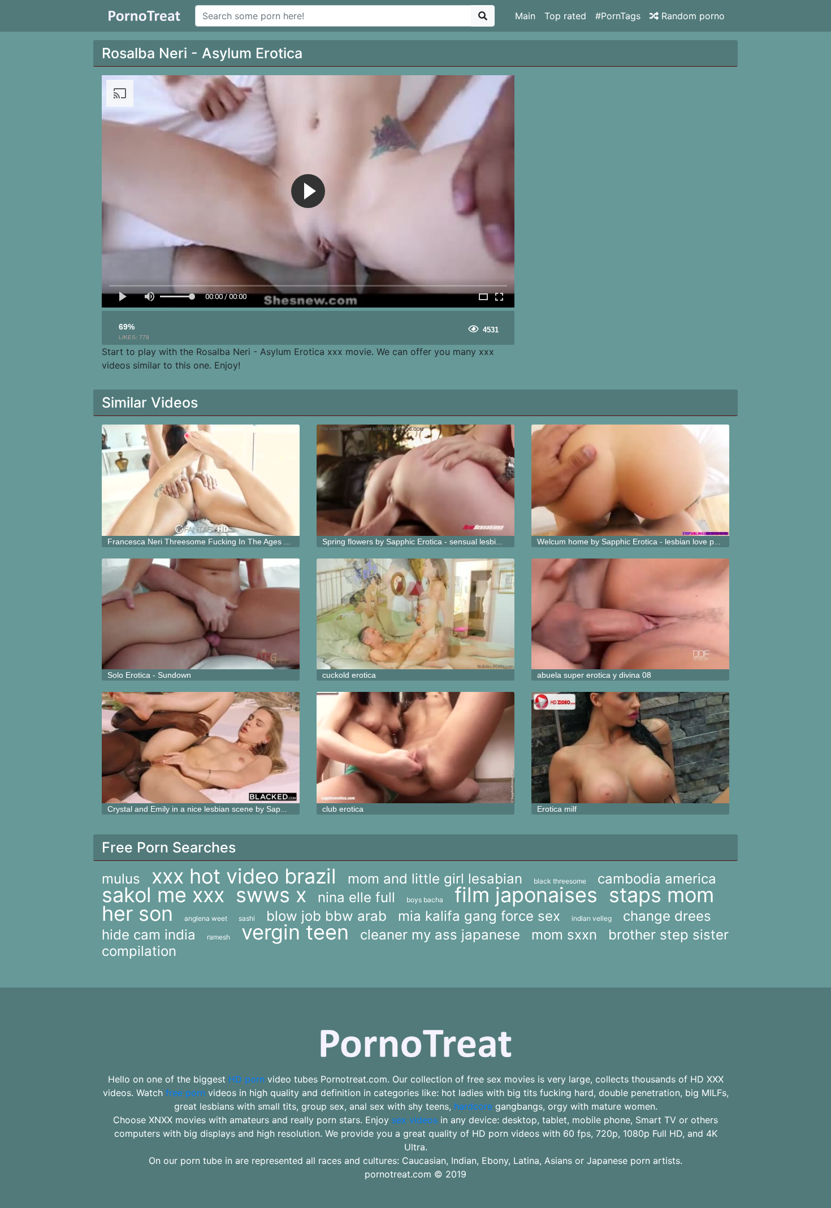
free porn (185, 1092)
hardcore (473, 1106)
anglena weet (205, 918)
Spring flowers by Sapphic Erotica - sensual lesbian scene (425, 541)
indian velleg (592, 918)
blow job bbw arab (326, 916)
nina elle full (356, 897)
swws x (271, 894)
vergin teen (295, 932)
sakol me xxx (163, 894)
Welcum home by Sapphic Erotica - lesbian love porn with (639, 541)
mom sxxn (564, 934)
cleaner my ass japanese (440, 934)
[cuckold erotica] (415, 614)
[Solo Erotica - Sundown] (201, 614)
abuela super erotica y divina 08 (594, 674)
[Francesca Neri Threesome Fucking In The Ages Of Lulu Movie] (201, 480)
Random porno (692, 15)
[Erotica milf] (630, 747)
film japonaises (526, 894)
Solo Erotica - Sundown (149, 674)
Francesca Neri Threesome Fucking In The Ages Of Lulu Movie (220, 541)
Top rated (565, 15)
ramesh (218, 937)
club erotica (342, 808)
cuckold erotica (349, 674)
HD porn (246, 1079)
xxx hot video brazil (244, 876)
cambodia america (657, 879)
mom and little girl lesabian (435, 879)
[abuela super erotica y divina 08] (630, 614)
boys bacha (424, 899)
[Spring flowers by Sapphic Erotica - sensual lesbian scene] (415, 480)
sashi (247, 918)
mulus (121, 879)
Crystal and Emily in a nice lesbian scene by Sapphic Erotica (214, 808)
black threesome (560, 881)
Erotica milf (557, 808)
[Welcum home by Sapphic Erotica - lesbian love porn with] (630, 480)
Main (525, 15)
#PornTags (617, 15)
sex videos (415, 1119)
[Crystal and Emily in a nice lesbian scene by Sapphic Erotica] (201, 747)
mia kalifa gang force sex (479, 916)
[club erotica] (415, 747)
